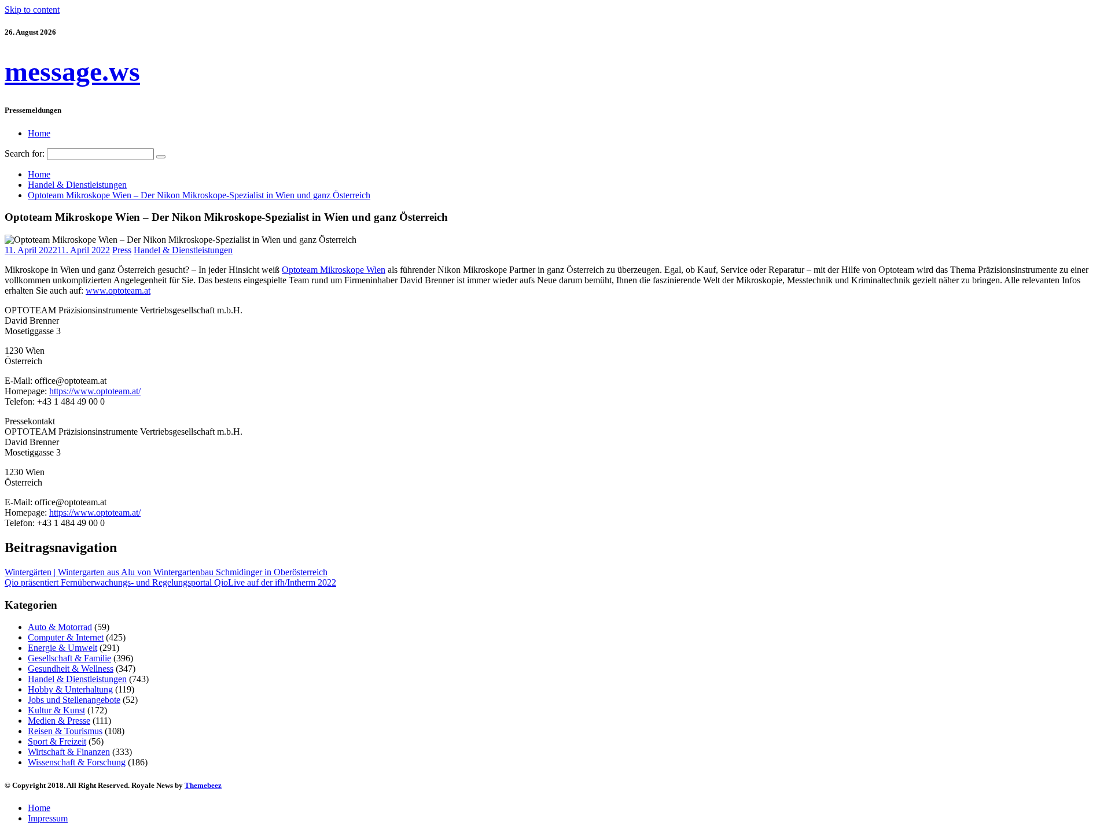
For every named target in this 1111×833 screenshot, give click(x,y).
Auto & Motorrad (60, 627)
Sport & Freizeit (57, 741)
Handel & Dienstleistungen (183, 250)
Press (121, 250)
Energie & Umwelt (62, 648)
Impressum (48, 818)
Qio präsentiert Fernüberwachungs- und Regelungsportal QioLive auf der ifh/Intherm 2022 (170, 582)
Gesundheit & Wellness (70, 668)
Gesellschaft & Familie (69, 658)
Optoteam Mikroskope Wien (333, 270)
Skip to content (32, 9)
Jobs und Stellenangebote (74, 700)
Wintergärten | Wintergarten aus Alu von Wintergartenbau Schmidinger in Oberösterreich (166, 572)
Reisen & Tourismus (65, 731)
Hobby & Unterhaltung (70, 689)
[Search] (160, 156)
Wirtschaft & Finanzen (69, 752)
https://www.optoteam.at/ (95, 391)
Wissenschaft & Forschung (77, 762)
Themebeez (203, 785)
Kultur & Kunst (56, 710)
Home (39, 133)
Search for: (25, 153)
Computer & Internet (66, 637)
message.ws (72, 71)
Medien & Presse (59, 720)
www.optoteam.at (118, 290)
